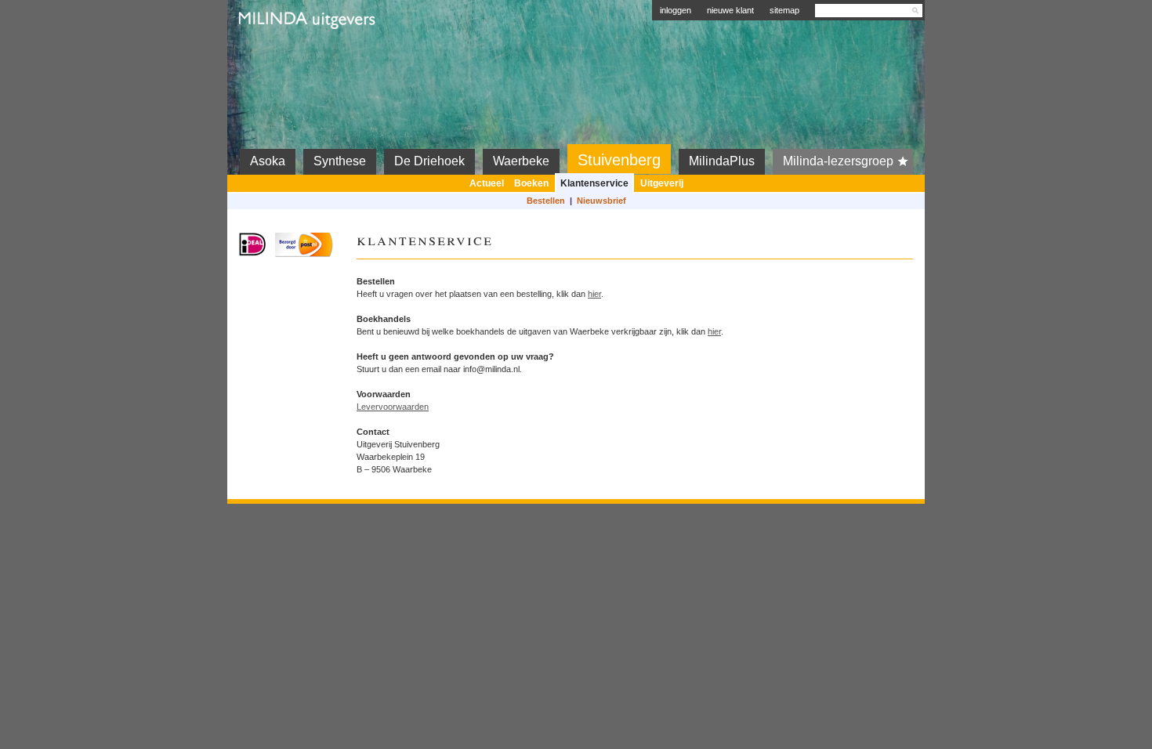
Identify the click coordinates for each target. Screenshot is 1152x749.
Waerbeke (521, 161)
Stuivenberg (619, 159)
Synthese (339, 161)
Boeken (531, 183)
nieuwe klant (730, 10)
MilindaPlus (722, 161)
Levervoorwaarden (393, 406)
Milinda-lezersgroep (838, 161)
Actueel (486, 183)
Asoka (267, 161)
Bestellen (546, 200)
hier (594, 294)
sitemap (784, 10)
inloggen (675, 10)
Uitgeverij (661, 183)
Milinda (272, 56)
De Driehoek (429, 161)
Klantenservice (594, 183)
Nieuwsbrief (601, 200)
